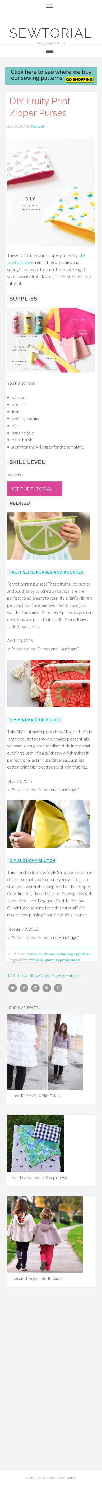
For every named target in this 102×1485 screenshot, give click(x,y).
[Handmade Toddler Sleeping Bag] (35, 1170)
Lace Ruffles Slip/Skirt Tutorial (37, 1096)
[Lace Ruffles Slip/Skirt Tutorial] (45, 1088)
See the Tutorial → (35, 488)
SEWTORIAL (51, 33)
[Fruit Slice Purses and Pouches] (48, 562)
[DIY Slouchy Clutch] (48, 851)
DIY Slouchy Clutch (32, 860)
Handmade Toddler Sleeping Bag (40, 1177)
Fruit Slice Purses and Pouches (46, 572)
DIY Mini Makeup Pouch (34, 720)
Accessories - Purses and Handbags (51, 954)
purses (50, 959)
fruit (32, 959)
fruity (40, 959)
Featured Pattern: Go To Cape (36, 1278)
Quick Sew (83, 954)
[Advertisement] (51, 1350)
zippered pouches (68, 959)
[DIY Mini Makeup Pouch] (48, 710)
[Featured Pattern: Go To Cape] (45, 1271)
